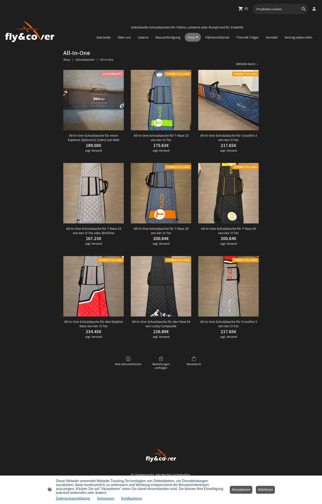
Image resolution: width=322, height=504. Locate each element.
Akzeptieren (241, 490)
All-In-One (106, 60)
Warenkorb (194, 364)
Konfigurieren (131, 498)
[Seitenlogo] (29, 31)
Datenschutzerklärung (73, 498)
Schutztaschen (85, 60)
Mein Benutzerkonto (128, 364)
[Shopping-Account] (314, 8)
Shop (66, 60)
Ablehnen (265, 490)
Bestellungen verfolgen (161, 366)
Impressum (105, 498)
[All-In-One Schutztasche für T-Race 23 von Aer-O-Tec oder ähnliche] (93, 193)
